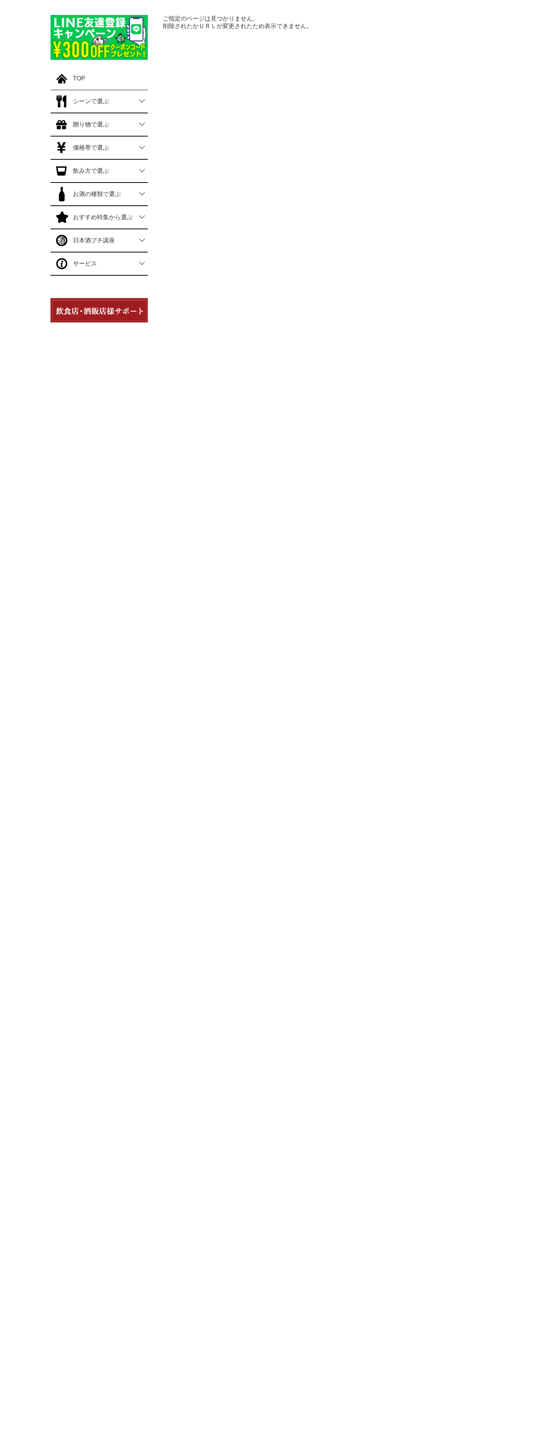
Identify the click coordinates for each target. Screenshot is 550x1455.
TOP (79, 78)
